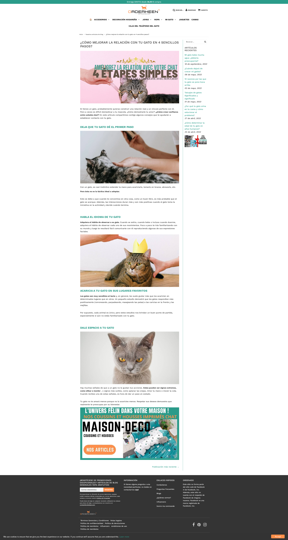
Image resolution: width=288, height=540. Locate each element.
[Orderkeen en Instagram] (205, 525)
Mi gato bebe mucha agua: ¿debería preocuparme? (194, 58)
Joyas (146, 19)
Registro (109, 490)
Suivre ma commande (166, 506)
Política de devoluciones (115, 523)
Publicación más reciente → (165, 467)
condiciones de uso (119, 526)
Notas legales (116, 521)
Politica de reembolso (89, 526)
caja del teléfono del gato (144, 26)
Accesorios (100, 19)
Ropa (157, 19)
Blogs (159, 493)
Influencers (161, 502)
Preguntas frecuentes (165, 489)
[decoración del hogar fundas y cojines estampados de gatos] (129, 459)
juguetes (184, 19)
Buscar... (179, 10)
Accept (278, 536)
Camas (194, 19)
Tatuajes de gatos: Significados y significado (193, 95)
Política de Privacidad (103, 498)
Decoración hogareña (124, 19)
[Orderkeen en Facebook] (194, 525)
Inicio (81, 34)
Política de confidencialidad (91, 523)
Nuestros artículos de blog (94, 34)
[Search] (205, 42)
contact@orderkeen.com (87, 505)
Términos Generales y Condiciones (94, 521)
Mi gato (169, 19)
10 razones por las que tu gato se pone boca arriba (195, 82)
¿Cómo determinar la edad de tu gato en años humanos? (195, 126)
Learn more (124, 536)
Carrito (204, 10)
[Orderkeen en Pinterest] (199, 525)
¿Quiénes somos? (164, 498)
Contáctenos (162, 485)
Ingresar (192, 10)
